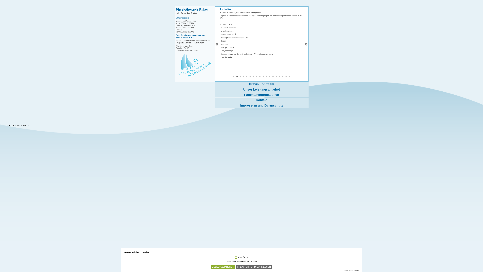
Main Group (243, 257)
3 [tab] (240, 76)
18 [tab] (289, 76)
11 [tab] (266, 76)
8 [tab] (256, 76)
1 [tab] (234, 76)
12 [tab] (270, 76)
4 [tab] (243, 76)
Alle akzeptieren (223, 267)
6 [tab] (250, 76)
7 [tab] (253, 76)
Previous (216, 44)
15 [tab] (279, 76)
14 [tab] (276, 76)
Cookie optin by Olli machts (352, 270)
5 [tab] (247, 76)
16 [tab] (283, 76)
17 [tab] (286, 76)
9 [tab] (260, 76)
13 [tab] (273, 76)
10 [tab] (263, 76)
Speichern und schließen (254, 267)
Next (306, 44)
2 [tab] (237, 76)
